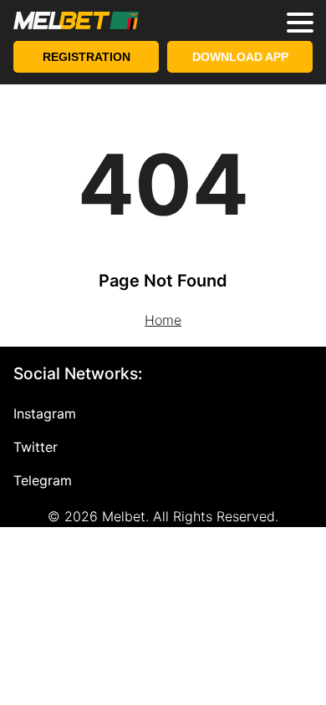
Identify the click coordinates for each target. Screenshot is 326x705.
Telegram (42, 480)
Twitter (35, 447)
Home (163, 320)
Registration (86, 56)
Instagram (44, 413)
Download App (240, 56)
